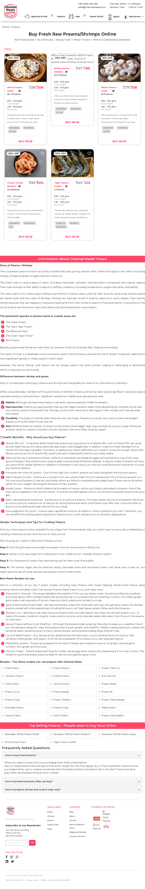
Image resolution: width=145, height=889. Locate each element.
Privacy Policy (32, 880)
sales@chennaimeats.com (91, 7)
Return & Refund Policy (76, 826)
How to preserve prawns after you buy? (29, 781)
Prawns (50, 820)
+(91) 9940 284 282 (88, 4)
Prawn (7, 48)
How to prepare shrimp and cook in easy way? (33, 789)
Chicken (51, 816)
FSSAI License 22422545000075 (55, 880)
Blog (71, 812)
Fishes (50, 812)
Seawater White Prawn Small (22, 734)
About (72, 816)
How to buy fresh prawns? (21, 755)
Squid (49, 829)
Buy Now (26, 141)
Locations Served (77, 836)
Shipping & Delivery (78, 832)
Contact (72, 820)
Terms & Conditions (14, 880)
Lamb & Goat (53, 825)
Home (5, 27)
